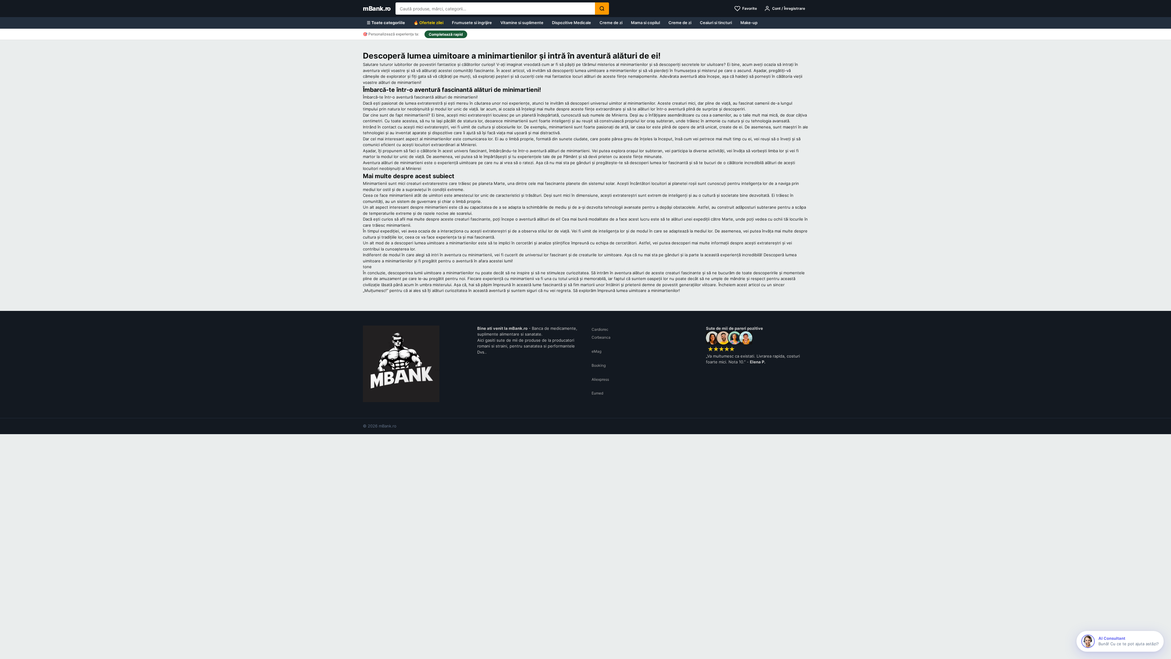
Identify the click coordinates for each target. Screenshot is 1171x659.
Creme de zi (611, 22)
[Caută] (602, 8)
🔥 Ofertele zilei (428, 22)
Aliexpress (600, 379)
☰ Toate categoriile (386, 22)
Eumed (597, 393)
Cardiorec (600, 329)
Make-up (748, 22)
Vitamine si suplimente (521, 22)
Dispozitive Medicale (571, 22)
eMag (596, 351)
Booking (599, 365)
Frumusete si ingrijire (472, 22)
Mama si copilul (645, 22)
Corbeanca (601, 337)
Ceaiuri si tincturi (716, 22)
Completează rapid (446, 34)
